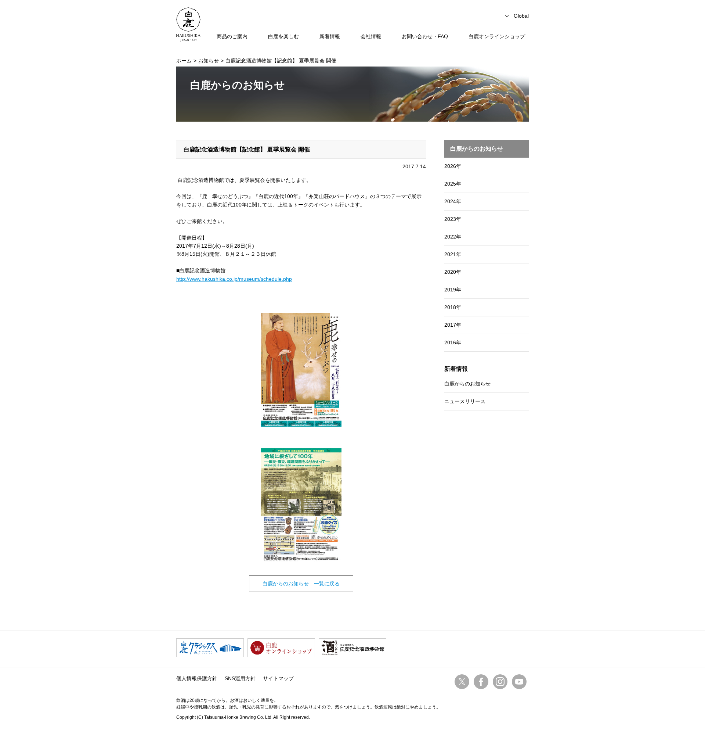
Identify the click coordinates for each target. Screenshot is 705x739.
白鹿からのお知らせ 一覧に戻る (301, 583)
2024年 (452, 201)
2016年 (452, 342)
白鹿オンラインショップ (497, 36)
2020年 (452, 272)
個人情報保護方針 (196, 678)
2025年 (452, 184)
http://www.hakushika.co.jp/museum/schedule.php (234, 279)
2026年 (452, 166)
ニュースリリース (464, 401)
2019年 (452, 290)
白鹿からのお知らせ (467, 384)
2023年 (452, 219)
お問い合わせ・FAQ (425, 36)
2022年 (452, 237)
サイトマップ (278, 678)
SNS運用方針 (240, 678)
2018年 (452, 307)
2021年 (452, 254)
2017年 (452, 325)
